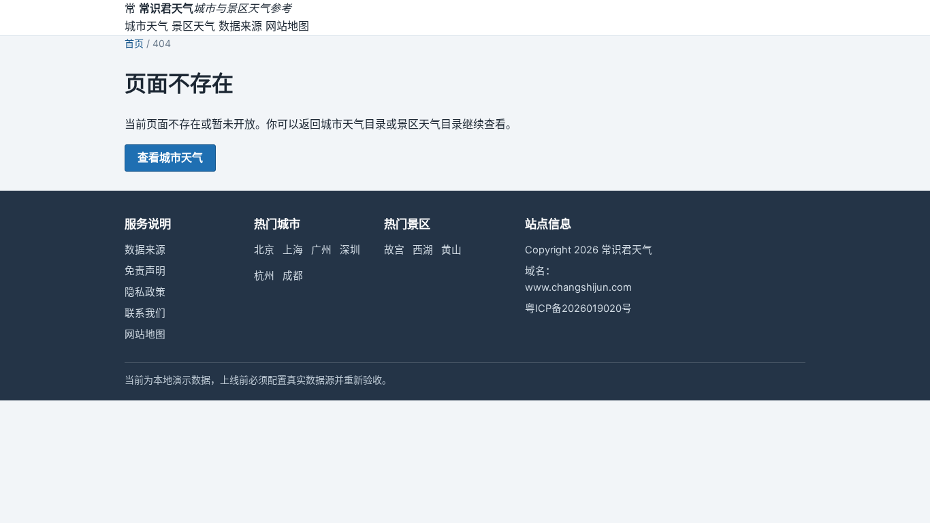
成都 (293, 276)
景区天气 (193, 26)
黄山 (451, 250)
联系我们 (145, 313)
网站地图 (287, 26)
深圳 (350, 250)
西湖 (423, 250)
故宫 (394, 250)
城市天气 (146, 26)
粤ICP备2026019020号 (578, 308)
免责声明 (145, 271)
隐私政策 (145, 292)
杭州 (264, 276)
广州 (321, 250)
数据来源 (240, 26)
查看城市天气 (170, 157)
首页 (134, 43)
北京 (264, 250)
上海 (293, 250)
